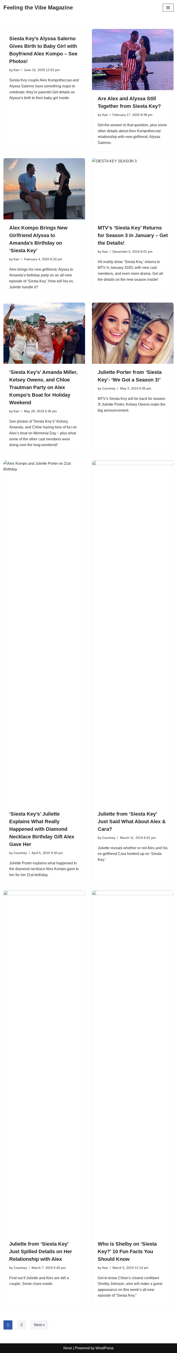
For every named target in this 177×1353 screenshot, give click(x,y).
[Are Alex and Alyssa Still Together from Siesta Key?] (133, 59)
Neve (67, 1348)
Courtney (108, 388)
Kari (16, 70)
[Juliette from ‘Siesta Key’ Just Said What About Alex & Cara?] (133, 633)
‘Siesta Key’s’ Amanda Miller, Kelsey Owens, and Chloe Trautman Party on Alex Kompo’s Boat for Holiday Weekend (43, 387)
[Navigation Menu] (168, 7)
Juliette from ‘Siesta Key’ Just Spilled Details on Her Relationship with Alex (40, 1251)
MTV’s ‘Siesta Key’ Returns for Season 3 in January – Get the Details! (133, 235)
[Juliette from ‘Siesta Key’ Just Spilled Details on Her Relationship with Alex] (44, 1063)
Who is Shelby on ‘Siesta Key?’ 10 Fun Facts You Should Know (127, 1251)
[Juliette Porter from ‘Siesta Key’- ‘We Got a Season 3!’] (133, 333)
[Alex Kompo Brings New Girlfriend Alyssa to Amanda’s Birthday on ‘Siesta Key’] (44, 188)
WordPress (104, 1348)
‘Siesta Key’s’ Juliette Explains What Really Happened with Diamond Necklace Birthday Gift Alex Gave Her (41, 829)
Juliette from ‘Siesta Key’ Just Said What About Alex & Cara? (132, 821)
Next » (39, 1325)
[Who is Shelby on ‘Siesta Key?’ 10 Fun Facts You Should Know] (133, 1063)
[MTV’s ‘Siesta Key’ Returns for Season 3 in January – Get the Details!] (133, 188)
